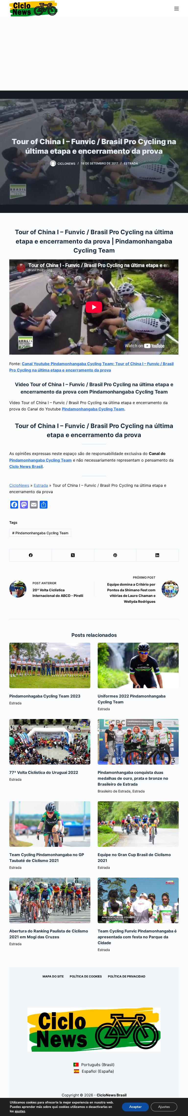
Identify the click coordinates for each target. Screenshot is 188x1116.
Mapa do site (53, 976)
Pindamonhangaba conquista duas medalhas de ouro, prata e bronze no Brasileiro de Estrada (133, 778)
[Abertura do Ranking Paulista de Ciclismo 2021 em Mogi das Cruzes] (49, 900)
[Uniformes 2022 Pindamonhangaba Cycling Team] (138, 665)
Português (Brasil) (97, 1064)
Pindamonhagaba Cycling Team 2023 (45, 696)
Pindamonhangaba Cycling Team (93, 409)
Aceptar (135, 1106)
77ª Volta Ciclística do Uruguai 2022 (43, 772)
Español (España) (97, 1071)
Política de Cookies (86, 976)
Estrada (131, 163)
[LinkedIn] (157, 555)
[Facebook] (31, 555)
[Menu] (176, 8)
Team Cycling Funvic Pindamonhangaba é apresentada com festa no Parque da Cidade (137, 937)
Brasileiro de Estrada (114, 791)
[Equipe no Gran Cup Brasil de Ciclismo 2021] (138, 824)
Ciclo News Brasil (26, 466)
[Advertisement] (94, 54)
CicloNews (19, 485)
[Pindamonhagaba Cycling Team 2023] (49, 665)
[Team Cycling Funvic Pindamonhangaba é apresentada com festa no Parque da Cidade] (138, 900)
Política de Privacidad (126, 976)
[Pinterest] (115, 555)
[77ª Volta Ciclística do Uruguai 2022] (49, 742)
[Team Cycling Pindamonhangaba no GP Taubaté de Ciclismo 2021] (49, 824)
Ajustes (164, 1106)
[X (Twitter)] (73, 555)
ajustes (20, 1111)
